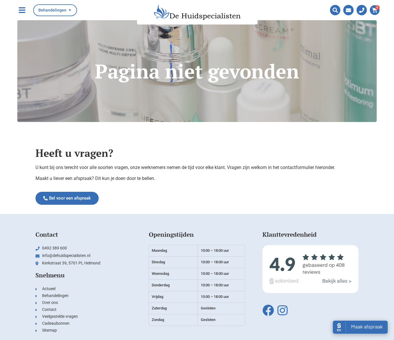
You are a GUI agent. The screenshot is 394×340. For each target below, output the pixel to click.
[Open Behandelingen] (70, 10)
